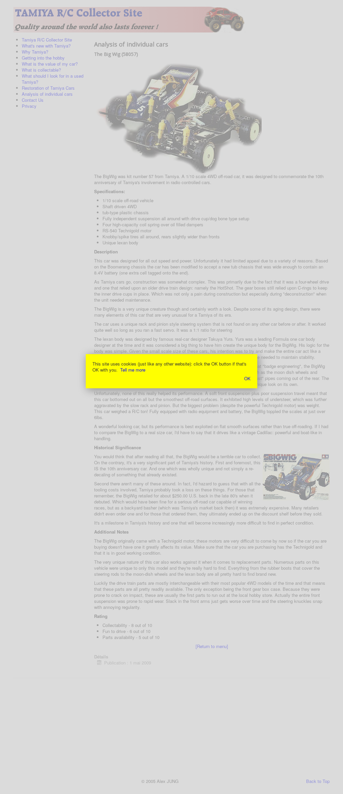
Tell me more (132, 370)
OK (247, 379)
